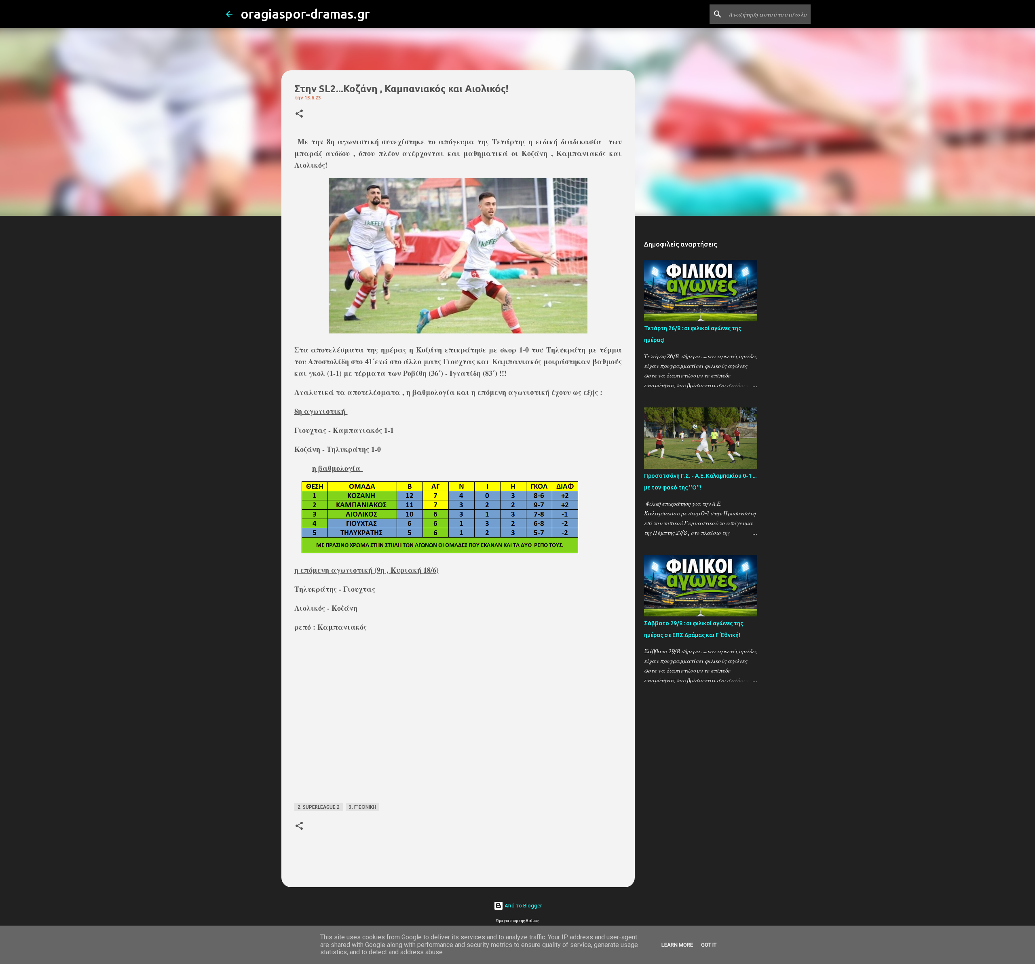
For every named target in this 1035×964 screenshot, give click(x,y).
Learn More (677, 945)
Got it (708, 945)
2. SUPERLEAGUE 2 (319, 807)
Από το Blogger (522, 906)
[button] (299, 114)
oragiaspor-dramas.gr (305, 13)
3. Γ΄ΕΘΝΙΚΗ (362, 807)
